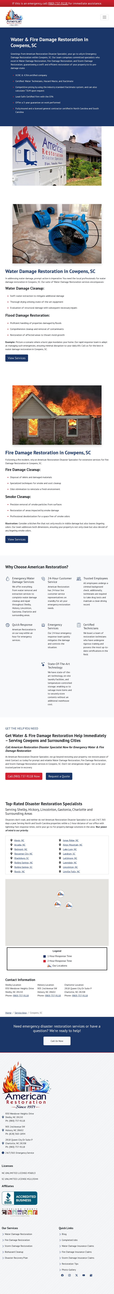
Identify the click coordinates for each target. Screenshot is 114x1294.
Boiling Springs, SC (23, 867)
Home (8, 1012)
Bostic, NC (19, 871)
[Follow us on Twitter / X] (76, 1275)
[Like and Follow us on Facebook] (62, 1275)
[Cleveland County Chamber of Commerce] (19, 1212)
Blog (64, 1234)
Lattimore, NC (70, 858)
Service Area (21, 1012)
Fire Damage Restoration (17, 1239)
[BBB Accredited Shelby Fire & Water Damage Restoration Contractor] (19, 1197)
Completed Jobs (70, 1239)
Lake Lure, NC (70, 849)
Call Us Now (57, 1040)
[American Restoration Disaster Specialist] (14, 17)
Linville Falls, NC (71, 871)
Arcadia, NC (19, 844)
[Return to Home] (57, 1085)
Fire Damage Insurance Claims (77, 1251)
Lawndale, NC (70, 862)
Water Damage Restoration (18, 1234)
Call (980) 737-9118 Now (24, 776)
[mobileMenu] (104, 17)
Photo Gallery (69, 1269)
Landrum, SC (69, 853)
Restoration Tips (70, 1263)
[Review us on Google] (91, 1275)
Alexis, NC (19, 840)
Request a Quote (59, 776)
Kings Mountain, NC (72, 844)
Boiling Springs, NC (23, 862)
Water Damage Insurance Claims (78, 1245)
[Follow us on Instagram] (69, 1275)
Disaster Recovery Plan (16, 1257)
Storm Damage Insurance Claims (78, 1257)
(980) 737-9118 (58, 3)
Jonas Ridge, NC (71, 840)
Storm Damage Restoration (18, 1245)
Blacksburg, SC (21, 858)
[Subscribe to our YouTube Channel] (83, 1275)
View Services (17, 358)
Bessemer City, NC (23, 853)
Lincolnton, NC (70, 867)
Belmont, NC (20, 849)
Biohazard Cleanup (14, 1251)
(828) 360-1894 (17, 1133)
